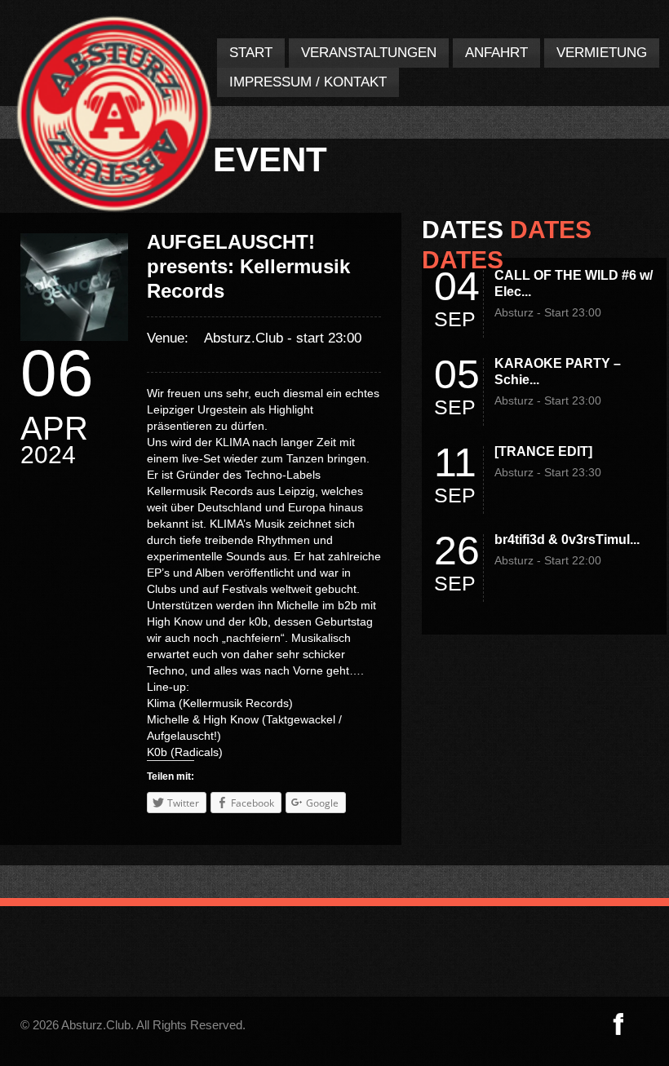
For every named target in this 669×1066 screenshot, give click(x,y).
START (250, 52)
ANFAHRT (496, 52)
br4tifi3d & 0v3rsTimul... (567, 539)
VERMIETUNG (601, 52)
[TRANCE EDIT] (543, 451)
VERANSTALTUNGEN (368, 52)
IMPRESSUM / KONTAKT (308, 82)
